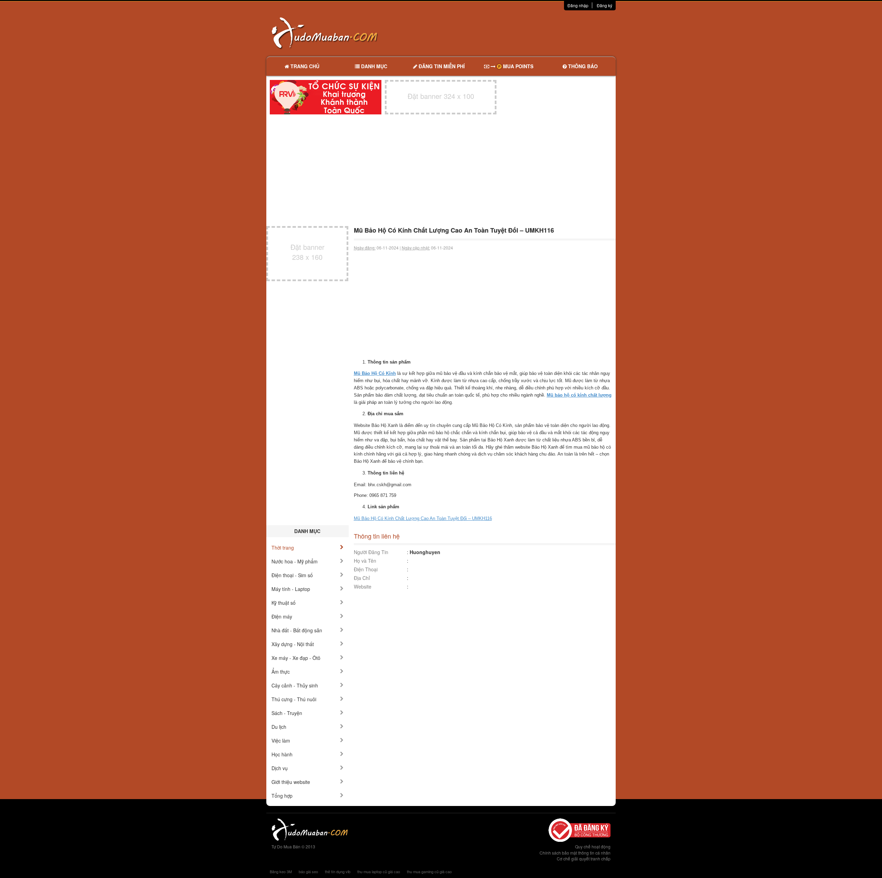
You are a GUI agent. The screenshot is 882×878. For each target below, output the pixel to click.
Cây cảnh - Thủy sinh (294, 685)
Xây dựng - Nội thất (292, 644)
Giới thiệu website (290, 781)
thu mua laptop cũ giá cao (378, 871)
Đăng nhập (577, 5)
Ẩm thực (280, 671)
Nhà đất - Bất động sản (296, 630)
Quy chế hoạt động (593, 846)
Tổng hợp (282, 795)
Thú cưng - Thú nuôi (293, 699)
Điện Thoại (366, 569)
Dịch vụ (279, 768)
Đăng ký (604, 5)
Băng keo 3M (281, 871)
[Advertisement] (513, 32)
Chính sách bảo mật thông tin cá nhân (575, 853)
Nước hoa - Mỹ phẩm (294, 561)
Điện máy (281, 616)
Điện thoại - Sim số (292, 575)
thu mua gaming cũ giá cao (429, 871)
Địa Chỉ (362, 577)
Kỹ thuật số (283, 602)
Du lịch (278, 726)
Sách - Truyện (286, 712)
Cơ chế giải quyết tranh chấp (584, 858)
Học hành (282, 754)
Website (362, 586)
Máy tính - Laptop (290, 588)
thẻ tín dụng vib (337, 871)
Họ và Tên (365, 560)
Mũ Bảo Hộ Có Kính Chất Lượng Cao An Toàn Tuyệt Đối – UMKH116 (423, 518)
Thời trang (282, 547)
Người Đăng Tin (371, 552)
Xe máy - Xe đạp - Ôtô (295, 657)
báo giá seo (308, 871)
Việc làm (280, 740)
